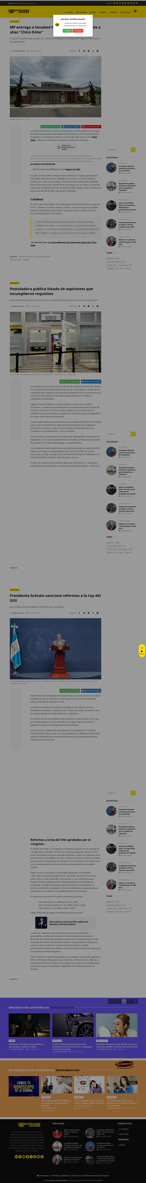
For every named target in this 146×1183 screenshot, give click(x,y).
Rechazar (77, 31)
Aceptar (67, 31)
